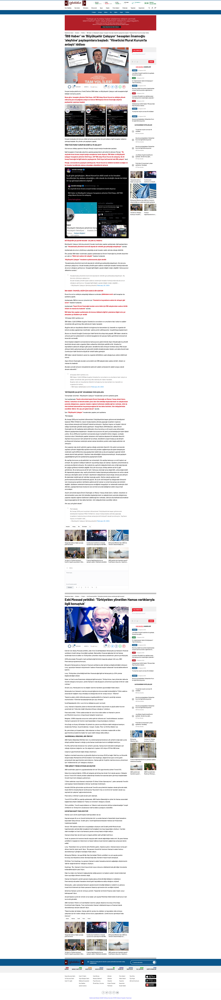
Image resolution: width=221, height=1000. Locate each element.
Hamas (73, 918)
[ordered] (85, 587)
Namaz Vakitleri (77, 968)
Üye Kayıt (132, 978)
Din (111, 12)
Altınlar (109, 976)
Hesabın (68, 526)
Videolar (125, 8)
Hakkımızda (92, 998)
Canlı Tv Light (68, 981)
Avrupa (100, 12)
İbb (79, 526)
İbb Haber (84, 526)
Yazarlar (133, 8)
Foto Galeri (116, 8)
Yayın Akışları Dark (84, 978)
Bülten (105, 12)
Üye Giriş (132, 976)
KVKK (115, 998)
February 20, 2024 (103, 285)
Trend (89, 918)
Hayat (121, 12)
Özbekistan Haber (69, 33)
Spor (101, 8)
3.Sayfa (94, 12)
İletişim (97, 998)
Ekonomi (94, 8)
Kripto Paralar (151, 968)
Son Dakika (68, 8)
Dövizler (109, 978)
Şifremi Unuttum (134, 981)
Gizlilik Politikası (104, 998)
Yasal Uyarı (129, 998)
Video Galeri (122, 978)
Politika (127, 12)
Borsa (67, 968)
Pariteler (130, 968)
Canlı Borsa (96, 976)
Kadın (107, 8)
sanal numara (83, 985)
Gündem (85, 8)
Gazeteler (142, 8)
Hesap (73, 526)
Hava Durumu (99, 968)
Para (84, 918)
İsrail (79, 918)
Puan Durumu (111, 968)
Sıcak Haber (122, 985)
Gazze (67, 918)
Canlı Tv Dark (82, 976)
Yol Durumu (139, 968)
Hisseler (120, 968)
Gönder (70, 587)
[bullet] (88, 587)
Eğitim (115, 12)
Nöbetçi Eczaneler (84, 981)
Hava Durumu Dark (70, 976)
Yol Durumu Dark (69, 978)
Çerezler (111, 998)
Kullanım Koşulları (121, 998)
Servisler (77, 8)
